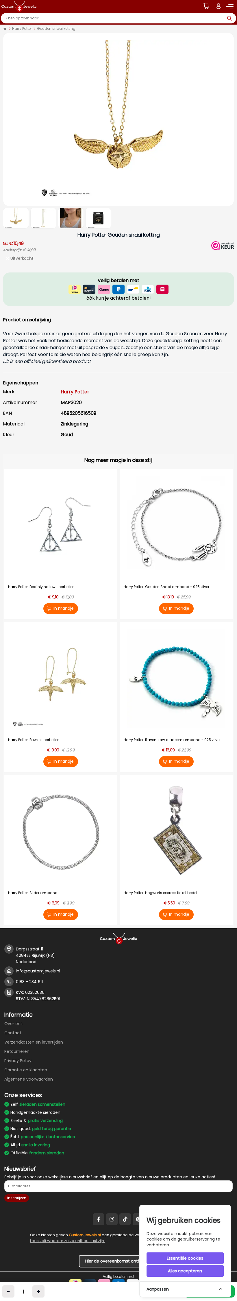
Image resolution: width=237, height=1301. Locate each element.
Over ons (13, 1024)
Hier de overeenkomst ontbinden (118, 1261)
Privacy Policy (18, 1061)
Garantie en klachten (25, 1070)
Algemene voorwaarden (28, 1079)
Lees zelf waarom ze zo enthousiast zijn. (67, 1240)
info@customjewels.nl (38, 971)
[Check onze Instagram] (112, 1219)
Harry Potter (22, 28)
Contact (12, 1033)
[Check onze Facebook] (98, 1219)
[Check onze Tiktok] (125, 1219)
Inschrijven (16, 1197)
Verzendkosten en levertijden (33, 1042)
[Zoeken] (231, 18)
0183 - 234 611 (29, 982)
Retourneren (16, 1051)
